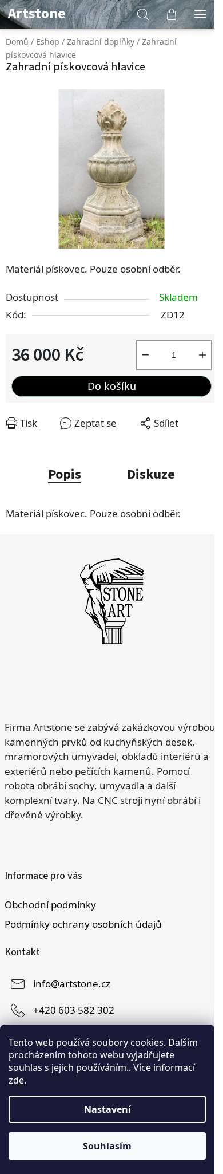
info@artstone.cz (71, 983)
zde (16, 1080)
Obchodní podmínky (50, 904)
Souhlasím (107, 1146)
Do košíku (111, 386)
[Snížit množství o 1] (145, 355)
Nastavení (107, 1109)
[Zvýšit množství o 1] (202, 355)
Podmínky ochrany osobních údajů (83, 924)
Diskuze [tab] (151, 474)
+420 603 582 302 (73, 1009)
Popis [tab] (64, 474)
